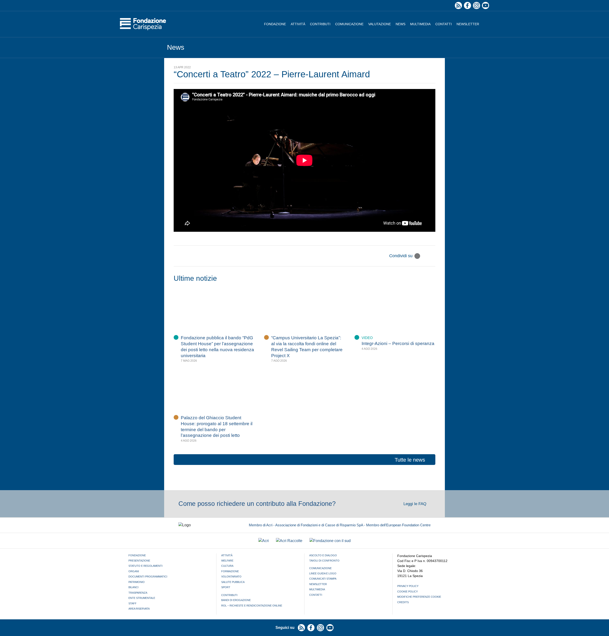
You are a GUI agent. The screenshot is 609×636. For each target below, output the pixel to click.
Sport (225, 587)
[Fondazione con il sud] (330, 541)
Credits (403, 602)
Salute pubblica (233, 582)
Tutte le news (410, 460)
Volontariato (231, 576)
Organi (133, 571)
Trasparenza (137, 592)
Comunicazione (349, 24)
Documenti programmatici (147, 576)
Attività (298, 24)
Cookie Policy (407, 591)
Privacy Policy (407, 586)
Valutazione (379, 24)
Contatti (443, 24)
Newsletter (468, 24)
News (400, 24)
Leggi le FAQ (415, 504)
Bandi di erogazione (236, 600)
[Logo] (143, 24)
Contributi (320, 24)
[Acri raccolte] (289, 541)
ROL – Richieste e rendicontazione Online (251, 605)
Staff (132, 603)
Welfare (227, 560)
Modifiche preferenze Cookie (419, 596)
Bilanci (133, 587)
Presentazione (139, 560)
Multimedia (420, 24)
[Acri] (263, 541)
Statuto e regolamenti (145, 565)
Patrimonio (136, 582)
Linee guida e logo (322, 573)
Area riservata (139, 608)
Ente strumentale (141, 598)
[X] (417, 256)
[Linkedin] (432, 256)
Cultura (227, 565)
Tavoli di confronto (324, 560)
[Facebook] (425, 256)
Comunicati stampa (322, 578)
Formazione (230, 571)
